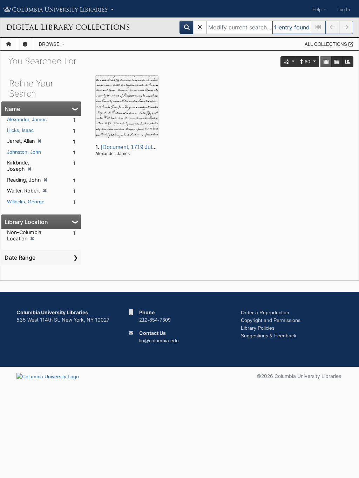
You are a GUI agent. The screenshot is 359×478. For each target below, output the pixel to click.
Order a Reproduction (265, 312)
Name (12, 108)
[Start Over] (199, 27)
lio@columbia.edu (159, 340)
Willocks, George (26, 201)
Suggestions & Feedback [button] (268, 335)
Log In (343, 9)
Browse (50, 44)
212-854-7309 (155, 320)
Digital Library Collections (68, 27)
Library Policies (258, 328)
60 (307, 61)
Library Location (26, 221)
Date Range (20, 257)
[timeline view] (347, 61)
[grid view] (326, 61)
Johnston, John (24, 152)
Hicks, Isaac (20, 130)
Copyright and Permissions (270, 320)
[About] (25, 44)
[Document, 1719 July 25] (132, 147)
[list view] (337, 61)
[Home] (8, 44)
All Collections (326, 44)
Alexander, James (27, 119)
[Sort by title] (289, 61)
